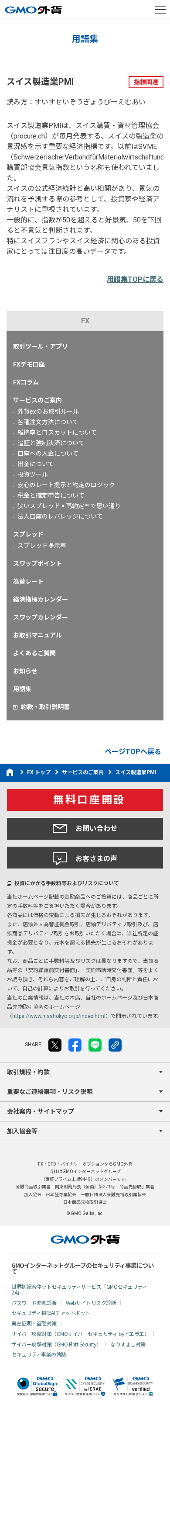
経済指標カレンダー (40, 599)
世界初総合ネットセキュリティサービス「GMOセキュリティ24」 (79, 1289)
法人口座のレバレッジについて (60, 516)
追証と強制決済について (51, 442)
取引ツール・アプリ (40, 346)
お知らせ (25, 671)
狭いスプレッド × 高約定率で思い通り (69, 505)
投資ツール (32, 474)
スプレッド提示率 (41, 545)
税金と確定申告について (51, 495)
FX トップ (39, 772)
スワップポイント (37, 563)
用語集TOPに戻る (135, 279)
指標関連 (146, 82)
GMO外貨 (85, 1239)
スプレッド (28, 534)
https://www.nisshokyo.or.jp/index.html (58, 1016)
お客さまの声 (96, 859)
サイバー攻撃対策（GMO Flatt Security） (56, 1344)
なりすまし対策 (128, 1344)
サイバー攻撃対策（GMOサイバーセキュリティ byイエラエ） (80, 1333)
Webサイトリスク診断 (91, 1302)
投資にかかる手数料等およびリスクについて (66, 883)
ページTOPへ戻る (133, 751)
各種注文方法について (47, 422)
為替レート (28, 581)
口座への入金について (47, 453)
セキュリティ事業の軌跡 (38, 1354)
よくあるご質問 (34, 653)
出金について (35, 463)
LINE (95, 1045)
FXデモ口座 (29, 364)
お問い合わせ (96, 828)
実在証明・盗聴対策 (34, 1323)
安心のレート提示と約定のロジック (66, 484)
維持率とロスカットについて (57, 432)
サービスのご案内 (37, 400)
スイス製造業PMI (135, 772)
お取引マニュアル (37, 635)
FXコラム (26, 382)
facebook (75, 1045)
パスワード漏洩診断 (34, 1302)
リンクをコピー (115, 1045)
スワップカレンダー (40, 617)
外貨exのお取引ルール (48, 411)
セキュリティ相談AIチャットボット (50, 1312)
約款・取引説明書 (45, 706)
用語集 (22, 688)
